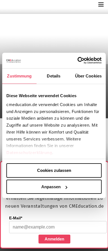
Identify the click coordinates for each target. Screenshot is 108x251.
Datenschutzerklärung (29, 152)
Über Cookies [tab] (88, 75)
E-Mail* (15, 218)
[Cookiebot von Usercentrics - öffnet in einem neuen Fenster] (78, 60)
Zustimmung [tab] (19, 75)
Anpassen (51, 186)
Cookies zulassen (54, 170)
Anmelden (54, 239)
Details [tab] (53, 75)
